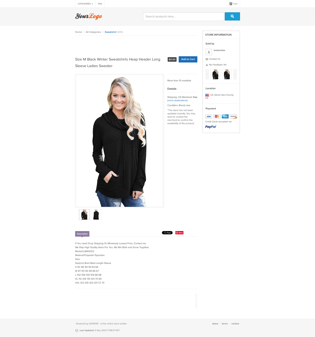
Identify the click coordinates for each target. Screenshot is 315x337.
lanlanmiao (219, 50)
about (215, 323)
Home (78, 32)
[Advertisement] (135, 44)
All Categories (93, 32)
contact (235, 323)
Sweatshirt (110, 32)
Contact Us (214, 59)
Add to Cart (188, 59)
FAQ (100, 3)
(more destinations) (177, 100)
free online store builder (114, 323)
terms (225, 323)
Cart (235, 3)
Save (181, 232)
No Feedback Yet (217, 64)
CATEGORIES (84, 3)
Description (82, 234)
